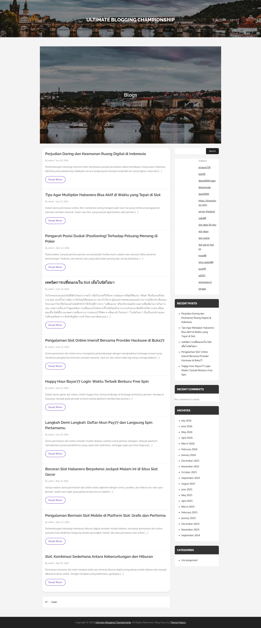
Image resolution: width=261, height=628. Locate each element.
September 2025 (190, 477)
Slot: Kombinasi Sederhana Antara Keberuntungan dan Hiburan (99, 556)
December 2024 (190, 523)
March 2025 (188, 506)
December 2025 (190, 460)
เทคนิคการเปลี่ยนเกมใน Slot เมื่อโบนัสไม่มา (79, 282)
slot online (204, 238)
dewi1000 (203, 193)
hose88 (202, 255)
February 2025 (189, 512)
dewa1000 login (207, 180)
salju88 (202, 218)
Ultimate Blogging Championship (130, 19)
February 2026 (189, 449)
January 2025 (188, 518)
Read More (55, 180)
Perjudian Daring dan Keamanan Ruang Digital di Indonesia (95, 154)
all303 (201, 275)
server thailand (206, 211)
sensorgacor (205, 282)
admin (51, 160)
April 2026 (187, 437)
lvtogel (202, 288)
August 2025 (188, 483)
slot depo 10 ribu (207, 224)
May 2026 (186, 432)
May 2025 (186, 495)
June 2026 (186, 426)
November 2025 (190, 466)
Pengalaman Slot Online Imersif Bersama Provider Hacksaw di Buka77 (104, 340)
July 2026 (186, 420)
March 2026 (188, 443)
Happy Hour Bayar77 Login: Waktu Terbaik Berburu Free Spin (97, 381)
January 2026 (188, 455)
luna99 (202, 268)
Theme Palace (178, 622)
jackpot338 (204, 167)
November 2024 (190, 529)
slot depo (203, 231)
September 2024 (190, 535)
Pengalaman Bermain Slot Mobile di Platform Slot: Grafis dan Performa (105, 515)
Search (212, 151)
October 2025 (189, 472)
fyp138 (201, 174)
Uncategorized (189, 560)
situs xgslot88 (205, 262)
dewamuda (204, 187)
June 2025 (186, 489)
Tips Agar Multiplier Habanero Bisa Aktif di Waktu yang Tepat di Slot (103, 195)
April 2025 (187, 500)
